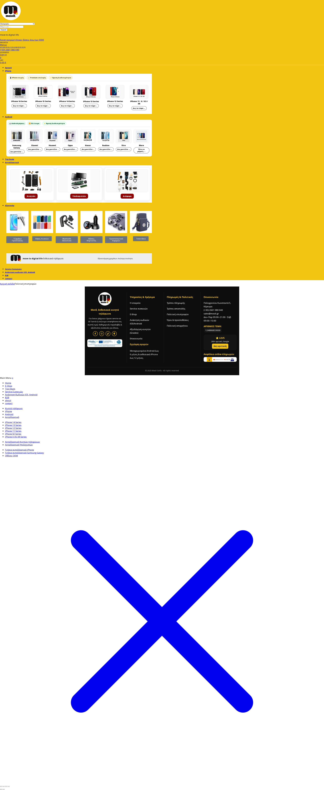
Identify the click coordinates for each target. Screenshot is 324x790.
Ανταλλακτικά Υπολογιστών (19, 444)
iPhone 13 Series (13, 425)
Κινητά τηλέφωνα (14, 408)
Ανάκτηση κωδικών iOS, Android (20, 272)
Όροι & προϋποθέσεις (178, 320)
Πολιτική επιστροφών (178, 314)
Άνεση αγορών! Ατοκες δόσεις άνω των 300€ (22, 39)
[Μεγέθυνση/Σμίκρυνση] (1, 786)
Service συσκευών (139, 308)
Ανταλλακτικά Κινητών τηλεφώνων (22, 441)
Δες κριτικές (220, 346)
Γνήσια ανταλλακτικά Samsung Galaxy (24, 452)
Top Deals (10, 388)
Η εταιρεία (135, 302)
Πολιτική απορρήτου (177, 325)
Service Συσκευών (14, 391)
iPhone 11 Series (13, 431)
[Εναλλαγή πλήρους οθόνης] (4, 786)
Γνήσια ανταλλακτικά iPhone (19, 449)
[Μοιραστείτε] (6, 786)
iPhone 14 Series (13, 422)
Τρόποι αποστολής (176, 308)
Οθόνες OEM (11, 455)
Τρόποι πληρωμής (176, 302)
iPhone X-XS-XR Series (16, 436)
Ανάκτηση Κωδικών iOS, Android (21, 394)
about (8, 400)
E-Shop (133, 314)
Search (3, 30)
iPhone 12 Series (13, 428)
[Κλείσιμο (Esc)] (9, 786)
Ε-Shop (8, 385)
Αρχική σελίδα (7, 283)
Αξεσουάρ (9, 205)
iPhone (8, 71)
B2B (7, 397)
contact (8, 278)
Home (8, 383)
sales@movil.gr (211, 313)
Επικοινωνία (136, 338)
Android (8, 117)
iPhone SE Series (13, 433)
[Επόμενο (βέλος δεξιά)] (4, 789)
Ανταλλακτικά (12, 162)
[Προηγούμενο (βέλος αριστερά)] (1, 789)
